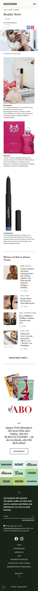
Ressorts (19, 573)
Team (19, 545)
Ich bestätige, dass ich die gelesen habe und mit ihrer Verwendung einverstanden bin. (18, 528)
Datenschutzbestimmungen (12, 528)
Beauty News (14, 9)
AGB (19, 556)
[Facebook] (28, 28)
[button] (3, 587)
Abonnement (19, 451)
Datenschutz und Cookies (19, 563)
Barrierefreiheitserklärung (19, 567)
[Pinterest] (32, 28)
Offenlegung (19, 548)
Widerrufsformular (19, 559)
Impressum (19, 552)
